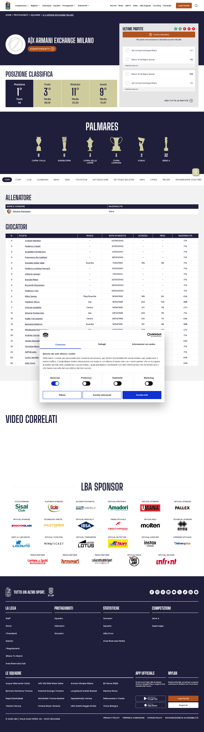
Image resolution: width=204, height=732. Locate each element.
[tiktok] (185, 592)
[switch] (86, 383)
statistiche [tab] (81, 179)
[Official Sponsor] (150, 508)
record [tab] (166, 179)
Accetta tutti (142, 395)
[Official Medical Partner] (86, 526)
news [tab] (56, 179)
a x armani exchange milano (58, 15)
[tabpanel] (102, 283)
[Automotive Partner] (86, 508)
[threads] (163, 592)
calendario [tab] (42, 179)
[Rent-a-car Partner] (22, 543)
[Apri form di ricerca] (196, 5)
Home (8, 15)
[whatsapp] (190, 592)
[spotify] (196, 592)
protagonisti (21, 15)
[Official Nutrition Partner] (118, 543)
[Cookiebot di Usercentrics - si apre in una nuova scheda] (149, 335)
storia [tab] (153, 179)
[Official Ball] (150, 526)
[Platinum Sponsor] (54, 508)
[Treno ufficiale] (118, 526)
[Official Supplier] (150, 543)
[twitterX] (179, 592)
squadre (35, 15)
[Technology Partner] (54, 526)
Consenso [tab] (60, 344)
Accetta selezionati (102, 395)
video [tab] (67, 179)
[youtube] (174, 592)
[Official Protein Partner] (118, 508)
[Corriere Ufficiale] (182, 543)
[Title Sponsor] (22, 508)
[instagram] (157, 592)
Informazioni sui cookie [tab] (143, 344)
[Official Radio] (134, 561)
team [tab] (7, 179)
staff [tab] (18, 179)
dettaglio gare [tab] (100, 179)
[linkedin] (168, 592)
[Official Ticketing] (54, 543)
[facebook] (152, 592)
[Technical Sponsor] (182, 526)
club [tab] (29, 179)
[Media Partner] (38, 561)
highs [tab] (142, 179)
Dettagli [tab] (102, 344)
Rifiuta (62, 395)
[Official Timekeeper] (86, 543)
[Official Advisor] (166, 561)
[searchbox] (102, 3)
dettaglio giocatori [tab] (124, 179)
